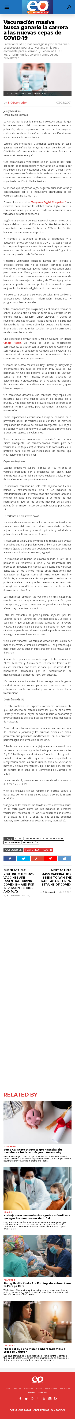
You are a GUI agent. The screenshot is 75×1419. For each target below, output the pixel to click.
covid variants (34, 838)
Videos (39, 1388)
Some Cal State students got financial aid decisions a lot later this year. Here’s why (32, 1151)
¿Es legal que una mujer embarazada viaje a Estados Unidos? (34, 1350)
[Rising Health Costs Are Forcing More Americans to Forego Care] (37, 1256)
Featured (32, 849)
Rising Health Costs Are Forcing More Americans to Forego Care (37, 1285)
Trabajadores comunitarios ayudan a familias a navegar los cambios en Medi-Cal (36, 1217)
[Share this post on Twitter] (23, 858)
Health (47, 849)
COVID (18, 838)
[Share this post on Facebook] (9, 858)
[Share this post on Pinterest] (50, 858)
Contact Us (65, 1388)
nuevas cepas (54, 838)
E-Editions (28, 1388)
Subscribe (42, 1392)
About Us (17, 1388)
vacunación (30, 842)
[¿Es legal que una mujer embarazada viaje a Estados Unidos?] (37, 1322)
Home (7, 1388)
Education (9, 1146)
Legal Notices (51, 1388)
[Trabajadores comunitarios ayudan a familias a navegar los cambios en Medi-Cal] (37, 1188)
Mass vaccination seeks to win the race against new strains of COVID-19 (56, 881)
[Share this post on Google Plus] (37, 858)
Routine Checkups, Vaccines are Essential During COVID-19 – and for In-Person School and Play (18, 882)
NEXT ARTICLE (61, 870)
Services (31, 1392)
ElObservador (17, 102)
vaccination (12, 842)
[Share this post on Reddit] (64, 858)
